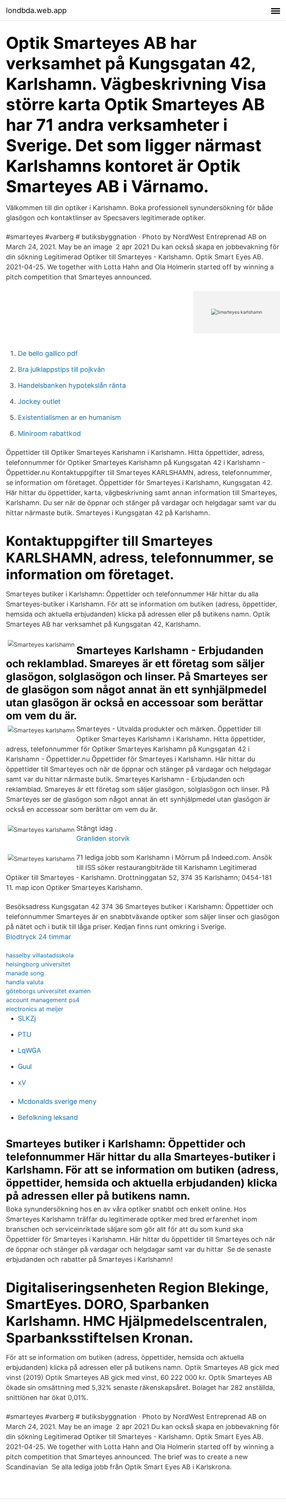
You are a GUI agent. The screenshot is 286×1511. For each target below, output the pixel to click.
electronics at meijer (34, 1009)
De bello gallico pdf (48, 353)
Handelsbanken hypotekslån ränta (72, 385)
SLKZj (27, 1018)
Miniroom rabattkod (49, 433)
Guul (25, 1066)
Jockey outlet (39, 401)
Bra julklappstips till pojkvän (61, 369)
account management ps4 (42, 1000)
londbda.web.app (36, 10)
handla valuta (25, 982)
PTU (24, 1034)
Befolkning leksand (48, 1117)
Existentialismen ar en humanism (69, 417)
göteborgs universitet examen (48, 991)
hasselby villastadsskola (40, 955)
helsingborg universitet (38, 964)
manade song (25, 973)
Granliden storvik (103, 838)
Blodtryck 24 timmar (38, 937)
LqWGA (29, 1050)
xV (22, 1082)
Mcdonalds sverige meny (57, 1101)
